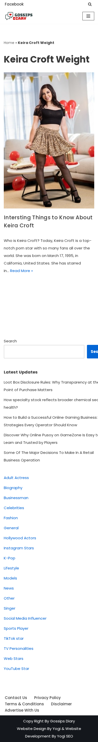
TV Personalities (18, 648)
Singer (9, 608)
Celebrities (14, 507)
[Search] (90, 4)
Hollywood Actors (20, 538)
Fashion (11, 517)
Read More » (21, 270)
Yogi (56, 728)
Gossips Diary (62, 721)
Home (9, 42)
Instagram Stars (19, 548)
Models (10, 578)
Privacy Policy (47, 697)
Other (9, 598)
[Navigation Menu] (88, 16)
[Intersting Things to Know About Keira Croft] (49, 140)
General (11, 528)
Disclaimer (61, 704)
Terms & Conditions (24, 704)
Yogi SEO (65, 736)
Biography (13, 487)
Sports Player (16, 628)
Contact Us (16, 697)
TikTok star (14, 638)
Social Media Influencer (25, 618)
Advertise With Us (22, 710)
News (9, 588)
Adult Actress (16, 477)
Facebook (14, 4)
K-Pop (9, 558)
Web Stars (13, 658)
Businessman (16, 497)
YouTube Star (16, 668)
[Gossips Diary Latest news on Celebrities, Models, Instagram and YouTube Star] (19, 16)
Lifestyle (11, 568)
